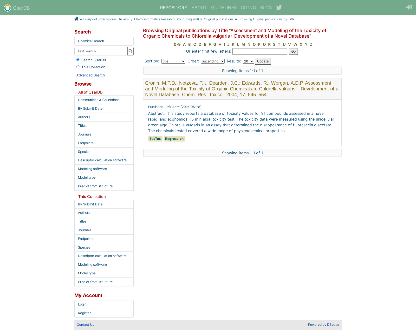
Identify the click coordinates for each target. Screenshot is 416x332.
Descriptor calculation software (102, 160)
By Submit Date (90, 108)
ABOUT (199, 7)
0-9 (177, 44)
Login (82, 304)
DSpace (333, 324)
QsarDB (21, 8)
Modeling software (92, 169)
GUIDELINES (224, 7)
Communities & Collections (98, 100)
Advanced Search (90, 75)
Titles (82, 126)
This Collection (93, 67)
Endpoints (85, 143)
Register (84, 313)
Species (84, 152)
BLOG (266, 7)
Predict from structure (95, 186)
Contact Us (85, 324)
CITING (248, 7)
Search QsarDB (93, 60)
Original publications (219, 19)
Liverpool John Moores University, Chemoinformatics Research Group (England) (141, 19)
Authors (84, 117)
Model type (87, 177)
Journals (84, 134)
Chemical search (91, 41)
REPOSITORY (173, 7)
